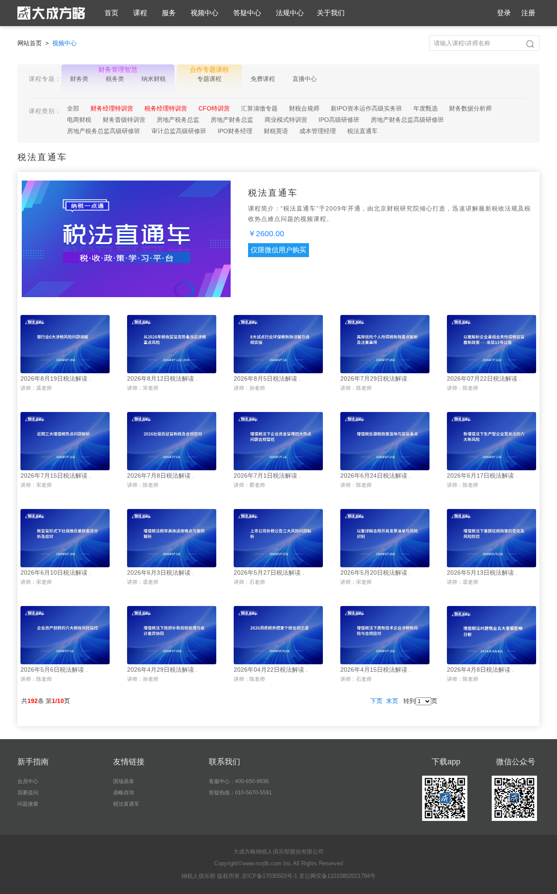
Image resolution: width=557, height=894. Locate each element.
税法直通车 (362, 130)
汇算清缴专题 (259, 108)
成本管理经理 (317, 130)
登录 (504, 13)
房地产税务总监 (178, 119)
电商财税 (79, 119)
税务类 (115, 78)
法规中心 (290, 13)
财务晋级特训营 (124, 119)
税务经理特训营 (165, 108)
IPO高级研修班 (339, 119)
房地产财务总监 (232, 119)
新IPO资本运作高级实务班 (366, 108)
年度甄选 (425, 108)
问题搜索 (27, 804)
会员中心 (27, 781)
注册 (528, 13)
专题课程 (209, 78)
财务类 (79, 78)
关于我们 (331, 13)
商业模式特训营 (286, 119)
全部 (73, 108)
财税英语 (276, 130)
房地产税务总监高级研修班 (103, 130)
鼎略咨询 (123, 793)
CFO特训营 (214, 108)
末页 (392, 700)
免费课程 (263, 78)
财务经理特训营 (112, 108)
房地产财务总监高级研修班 (407, 119)
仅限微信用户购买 (278, 250)
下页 (376, 700)
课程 (140, 13)
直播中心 (304, 78)
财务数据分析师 (470, 108)
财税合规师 (304, 108)
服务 (169, 13)
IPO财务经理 (235, 130)
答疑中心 (247, 13)
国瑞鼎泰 (123, 781)
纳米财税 (153, 78)
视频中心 (204, 13)
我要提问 (27, 793)
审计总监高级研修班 (178, 130)
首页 (111, 13)
